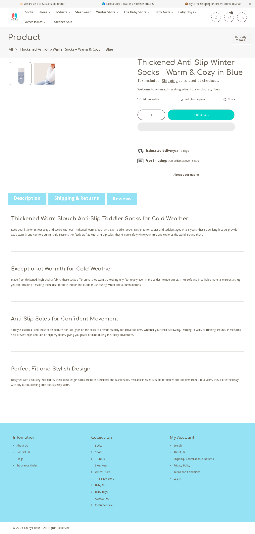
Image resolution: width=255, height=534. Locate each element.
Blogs (19, 459)
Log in (177, 478)
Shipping (170, 80)
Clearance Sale (103, 505)
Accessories (101, 498)
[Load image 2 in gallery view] (44, 73)
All (11, 49)
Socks (98, 445)
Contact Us (23, 452)
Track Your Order (26, 465)
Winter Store (102, 472)
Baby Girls (100, 485)
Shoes (98, 452)
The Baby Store (104, 478)
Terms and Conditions (186, 472)
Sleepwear (100, 465)
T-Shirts (99, 459)
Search (177, 445)
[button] (186, 127)
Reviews (122, 199)
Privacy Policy (181, 465)
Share (231, 99)
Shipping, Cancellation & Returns (193, 459)
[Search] (242, 17)
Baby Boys (101, 491)
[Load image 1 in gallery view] (20, 73)
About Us (22, 445)
